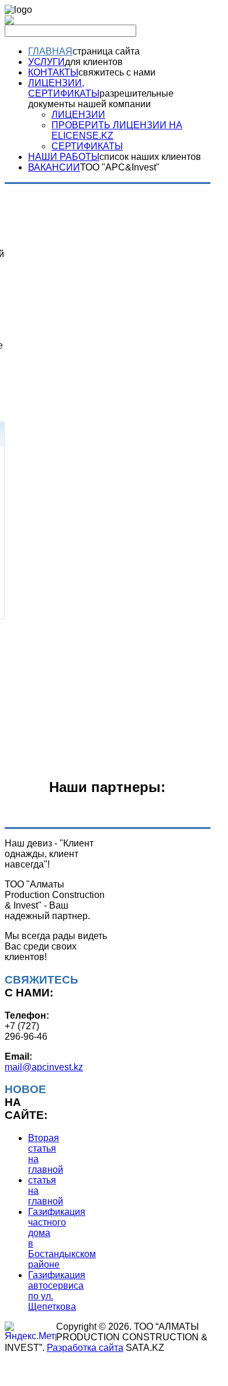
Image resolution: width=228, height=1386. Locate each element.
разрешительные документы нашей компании (101, 98)
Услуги (46, 62)
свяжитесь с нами (117, 72)
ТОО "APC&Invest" (120, 167)
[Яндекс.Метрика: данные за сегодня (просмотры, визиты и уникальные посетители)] (30, 1331)
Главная (50, 51)
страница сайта (106, 51)
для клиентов (94, 62)
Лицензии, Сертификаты (63, 88)
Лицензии (78, 115)
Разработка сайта (85, 1348)
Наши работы (63, 157)
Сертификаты (87, 146)
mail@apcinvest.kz (44, 1067)
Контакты (53, 72)
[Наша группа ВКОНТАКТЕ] (9, 21)
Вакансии (54, 167)
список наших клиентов (150, 157)
